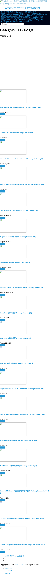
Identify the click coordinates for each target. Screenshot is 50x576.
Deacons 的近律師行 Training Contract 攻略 (15, 262)
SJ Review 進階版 (30, 14)
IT (30, 18)
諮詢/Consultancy (8, 18)
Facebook (8, 569)
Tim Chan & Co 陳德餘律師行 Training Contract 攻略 (18, 466)
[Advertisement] (25, 63)
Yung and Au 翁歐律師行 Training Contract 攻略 (16, 363)
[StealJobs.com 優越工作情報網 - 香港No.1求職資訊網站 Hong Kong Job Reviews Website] (25, 4)
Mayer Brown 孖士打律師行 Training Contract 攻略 (18, 237)
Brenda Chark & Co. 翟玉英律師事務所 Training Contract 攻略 (22, 287)
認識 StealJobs (17, 12)
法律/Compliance (8, 16)
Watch (2, 114)
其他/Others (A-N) (20, 20)
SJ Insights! (5, 22)
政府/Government (22, 18)
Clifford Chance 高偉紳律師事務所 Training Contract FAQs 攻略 (22, 518)
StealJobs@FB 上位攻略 (15, 556)
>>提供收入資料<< (31, 12)
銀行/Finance (20, 16)
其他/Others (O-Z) (35, 20)
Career (7, 573)
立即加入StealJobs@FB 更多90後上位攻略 (22, 8)
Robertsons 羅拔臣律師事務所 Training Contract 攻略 (18, 440)
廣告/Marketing (7, 20)
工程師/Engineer (37, 18)
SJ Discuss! (14, 22)
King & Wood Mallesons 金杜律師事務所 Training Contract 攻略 (22, 414)
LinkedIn (8, 571)
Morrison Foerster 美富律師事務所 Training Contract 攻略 (20, 107)
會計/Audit (38, 16)
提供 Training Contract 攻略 (12, 14)
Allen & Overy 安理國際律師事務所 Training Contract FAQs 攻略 (22, 544)
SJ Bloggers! (24, 22)
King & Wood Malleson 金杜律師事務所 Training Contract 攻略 (22, 184)
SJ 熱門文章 (6, 12)
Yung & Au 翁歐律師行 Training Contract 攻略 (16, 313)
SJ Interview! (43, 14)
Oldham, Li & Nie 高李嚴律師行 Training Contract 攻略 (19, 210)
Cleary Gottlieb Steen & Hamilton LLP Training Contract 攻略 (21, 159)
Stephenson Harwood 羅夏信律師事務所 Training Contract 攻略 (22, 389)
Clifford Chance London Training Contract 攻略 (16, 133)
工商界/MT (29, 16)
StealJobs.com (20, 564)
